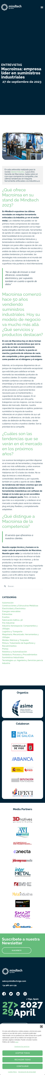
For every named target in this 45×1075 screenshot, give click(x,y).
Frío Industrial (8, 623)
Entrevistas (7, 614)
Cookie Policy (12, 1072)
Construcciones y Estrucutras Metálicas (20, 606)
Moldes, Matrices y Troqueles (15, 640)
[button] (41, 1026)
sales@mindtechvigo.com (14, 981)
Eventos (5, 617)
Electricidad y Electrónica (13, 608)
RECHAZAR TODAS (22, 1060)
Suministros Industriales (13, 657)
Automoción (7, 603)
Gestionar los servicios (21, 1046)
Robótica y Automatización (14, 652)
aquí (16, 1042)
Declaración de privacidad (27, 1072)
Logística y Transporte (12, 631)
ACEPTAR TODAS (22, 1053)
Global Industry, (18, 172)
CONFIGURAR (22, 1066)
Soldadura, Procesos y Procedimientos (19, 654)
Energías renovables (11, 611)
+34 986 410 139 (9, 985)
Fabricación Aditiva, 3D (12, 620)
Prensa (5, 649)
